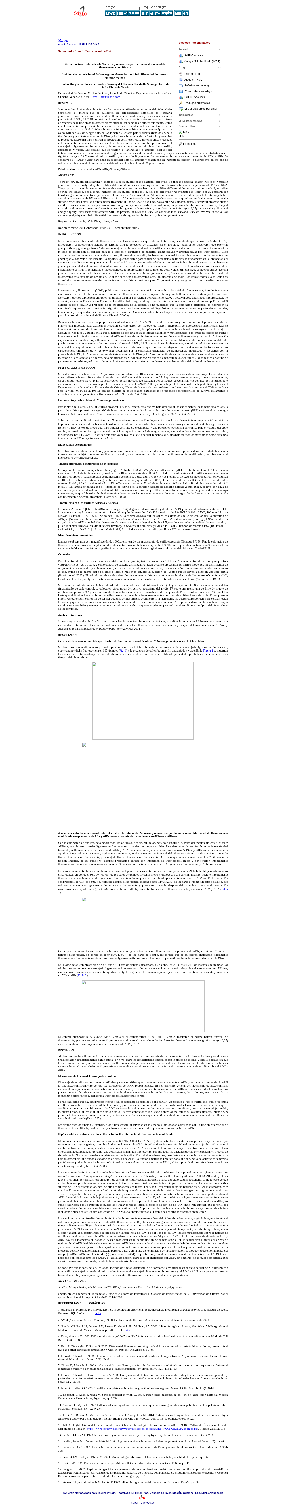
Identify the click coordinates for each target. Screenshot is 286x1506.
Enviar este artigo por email (201, 108)
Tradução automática (197, 103)
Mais (186, 132)
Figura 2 (208, 650)
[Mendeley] (181, 132)
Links (98, 1313)
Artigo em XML (193, 79)
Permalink (189, 143)
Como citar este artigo (198, 91)
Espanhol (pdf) (193, 73)
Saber (64, 40)
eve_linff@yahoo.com (106, 96)
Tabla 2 (82, 975)
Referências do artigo (197, 85)
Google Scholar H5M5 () (202, 61)
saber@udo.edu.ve (143, 1502)
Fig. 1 (123, 650)
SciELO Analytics (194, 55)
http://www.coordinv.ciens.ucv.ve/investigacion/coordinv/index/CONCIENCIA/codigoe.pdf (142, 1428)
